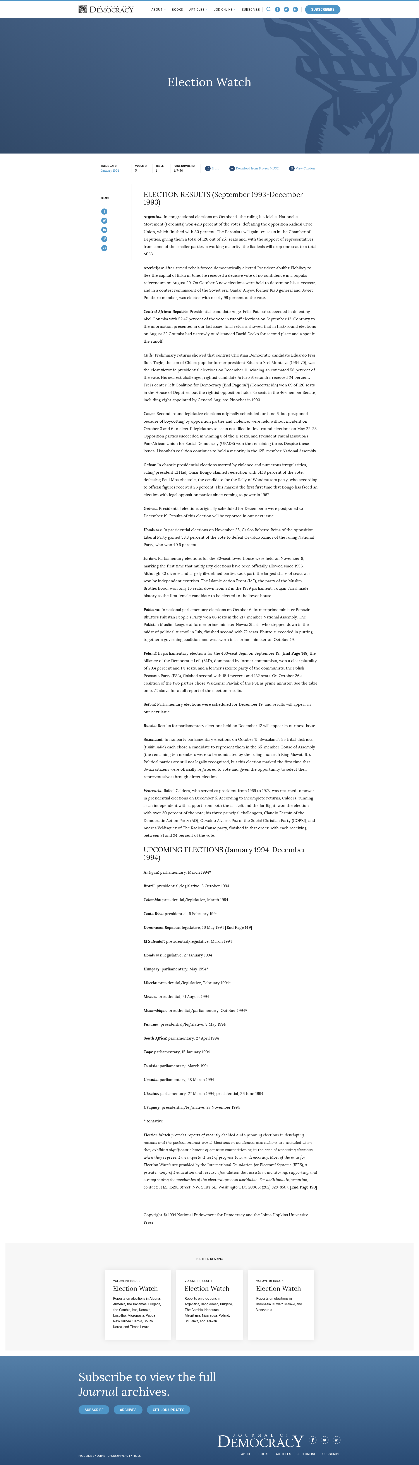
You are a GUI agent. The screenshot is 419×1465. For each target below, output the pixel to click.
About (157, 9)
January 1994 (110, 170)
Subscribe (251, 9)
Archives (128, 1410)
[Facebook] (277, 9)
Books (177, 9)
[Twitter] (286, 9)
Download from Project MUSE (257, 168)
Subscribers (323, 9)
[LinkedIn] (295, 9)
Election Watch (135, 1289)
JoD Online (223, 9)
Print (215, 168)
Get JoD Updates (168, 1410)
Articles (197, 9)
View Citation (305, 168)
